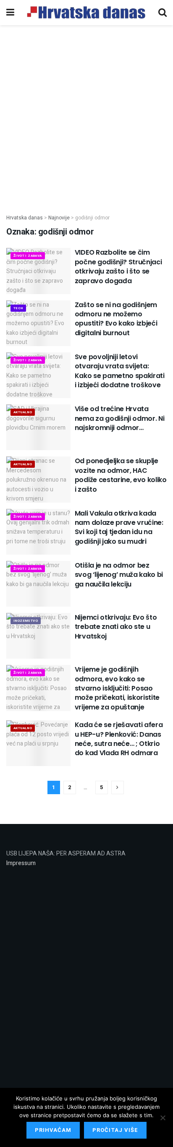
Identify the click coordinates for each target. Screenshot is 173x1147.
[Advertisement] (86, 115)
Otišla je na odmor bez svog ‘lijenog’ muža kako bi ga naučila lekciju (119, 574)
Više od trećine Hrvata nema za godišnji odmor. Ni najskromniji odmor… (120, 418)
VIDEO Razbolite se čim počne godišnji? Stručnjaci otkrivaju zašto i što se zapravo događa (118, 266)
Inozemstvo (25, 620)
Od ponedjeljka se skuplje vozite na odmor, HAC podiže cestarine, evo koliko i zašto (121, 475)
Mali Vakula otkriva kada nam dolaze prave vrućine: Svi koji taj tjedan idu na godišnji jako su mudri (119, 527)
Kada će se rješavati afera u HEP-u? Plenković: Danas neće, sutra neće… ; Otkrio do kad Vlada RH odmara (119, 739)
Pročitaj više (115, 1130)
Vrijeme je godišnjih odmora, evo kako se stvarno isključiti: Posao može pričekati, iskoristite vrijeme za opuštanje (117, 688)
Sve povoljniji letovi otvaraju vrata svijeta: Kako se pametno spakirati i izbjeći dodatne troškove (120, 371)
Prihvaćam (53, 1130)
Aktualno (22, 412)
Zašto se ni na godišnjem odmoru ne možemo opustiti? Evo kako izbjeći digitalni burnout (116, 319)
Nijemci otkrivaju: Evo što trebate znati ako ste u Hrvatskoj (116, 627)
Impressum (21, 863)
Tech (18, 308)
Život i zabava (27, 255)
